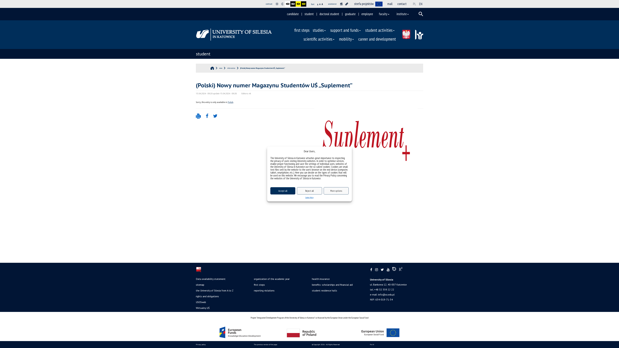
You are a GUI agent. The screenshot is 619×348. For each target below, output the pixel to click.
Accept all (282, 190)
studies (318, 30)
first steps (302, 30)
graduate (350, 14)
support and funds (344, 30)
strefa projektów (364, 4)
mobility (345, 39)
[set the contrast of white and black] (293, 4)
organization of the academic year (272, 278)
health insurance (321, 278)
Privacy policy (201, 344)
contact (402, 4)
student (309, 14)
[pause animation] (341, 4)
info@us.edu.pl (386, 294)
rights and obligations (207, 296)
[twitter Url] (382, 269)
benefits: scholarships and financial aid (332, 284)
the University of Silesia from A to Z (214, 290)
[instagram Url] (376, 269)
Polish (230, 102)
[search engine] (421, 14)
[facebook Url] (371, 269)
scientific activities (318, 39)
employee (367, 14)
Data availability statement (211, 278)
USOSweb (201, 302)
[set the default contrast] (277, 4)
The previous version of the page (265, 344)
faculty (383, 14)
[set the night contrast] (282, 4)
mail (390, 4)
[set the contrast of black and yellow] (298, 4)
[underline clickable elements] (346, 4)
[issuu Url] (394, 269)
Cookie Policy (309, 197)
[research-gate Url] (400, 269)
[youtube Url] (388, 269)
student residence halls (324, 290)
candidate (293, 14)
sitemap (200, 284)
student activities (379, 30)
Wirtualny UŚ (203, 307)
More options (336, 190)
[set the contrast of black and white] (287, 4)
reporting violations (264, 290)
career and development (377, 39)
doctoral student (329, 14)
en (420, 4)
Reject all (309, 190)
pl (414, 4)
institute (402, 14)
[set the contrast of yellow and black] (303, 4)
